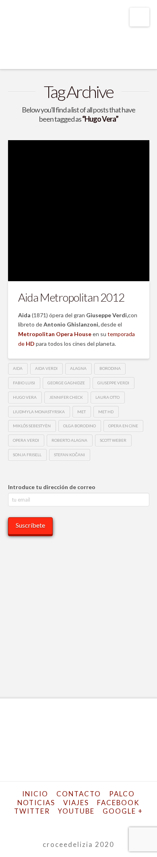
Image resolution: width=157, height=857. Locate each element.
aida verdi (46, 368)
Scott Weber (113, 440)
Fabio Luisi (24, 382)
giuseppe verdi (113, 382)
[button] (139, 17)
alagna (78, 368)
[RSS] (113, 824)
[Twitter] (53, 824)
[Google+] (63, 824)
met (81, 411)
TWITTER (32, 811)
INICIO (35, 794)
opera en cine (123, 425)
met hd (106, 411)
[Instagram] (93, 824)
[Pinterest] (103, 824)
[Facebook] (43, 824)
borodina (110, 368)
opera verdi (26, 440)
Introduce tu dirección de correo (51, 487)
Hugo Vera (25, 397)
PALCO (122, 794)
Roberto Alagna (69, 440)
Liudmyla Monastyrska (39, 411)
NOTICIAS (36, 802)
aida (18, 368)
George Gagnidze (66, 382)
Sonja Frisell (27, 454)
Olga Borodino (79, 425)
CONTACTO (78, 794)
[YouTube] (83, 824)
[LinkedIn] (73, 824)
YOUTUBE (76, 811)
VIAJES (76, 802)
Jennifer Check (66, 397)
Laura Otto (107, 397)
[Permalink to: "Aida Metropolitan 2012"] (78, 210)
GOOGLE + (123, 811)
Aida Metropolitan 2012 (71, 297)
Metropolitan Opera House (54, 334)
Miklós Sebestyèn (32, 425)
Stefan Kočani (69, 454)
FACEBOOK (118, 802)
